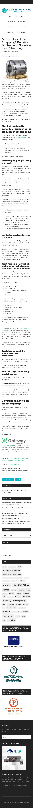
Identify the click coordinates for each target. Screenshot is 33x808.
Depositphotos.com (15, 464)
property (18, 604)
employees (6, 585)
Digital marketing (6, 581)
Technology (7, 616)
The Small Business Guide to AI (10, 518)
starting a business (16, 611)
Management (26, 597)
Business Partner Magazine (16, 10)
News (3, 604)
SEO (15, 608)
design (26, 577)
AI (9, 566)
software (6, 611)
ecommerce (15, 581)
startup (25, 612)
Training (23, 616)
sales (3, 607)
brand (19, 566)
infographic (4, 593)
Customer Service (6, 577)
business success (12, 470)
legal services (10, 596)
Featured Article (21, 585)
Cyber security (15, 577)
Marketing (6, 601)
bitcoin (13, 566)
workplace (11, 620)
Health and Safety (24, 590)
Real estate (25, 604)
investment (26, 593)
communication (6, 574)
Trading (18, 616)
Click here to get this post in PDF (11, 56)
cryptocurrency (17, 574)
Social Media (22, 608)
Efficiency (19, 468)
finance (5, 590)
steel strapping (22, 137)
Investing (19, 593)
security (9, 608)
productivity (11, 604)
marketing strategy (19, 601)
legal (3, 597)
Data (21, 577)
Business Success (12, 468)
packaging (25, 470)
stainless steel (6, 109)
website (4, 620)
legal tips (17, 597)
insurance (11, 593)
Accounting (4, 566)
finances (13, 590)
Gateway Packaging (7, 445)
